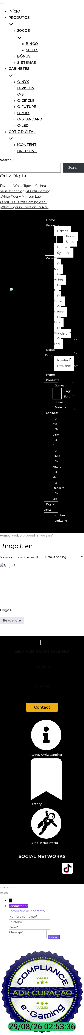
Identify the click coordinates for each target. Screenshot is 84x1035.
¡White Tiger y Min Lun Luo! (21, 197)
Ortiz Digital (22, 132)
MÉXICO (42, 667)
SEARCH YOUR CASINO (42, 651)
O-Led (23, 125)
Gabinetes (19, 69)
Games (59, 385)
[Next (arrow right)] (6, 893)
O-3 (20, 94)
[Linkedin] (54, 868)
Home (50, 220)
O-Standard (29, 119)
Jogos (23, 31)
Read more (12, 620)
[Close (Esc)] (14, 887)
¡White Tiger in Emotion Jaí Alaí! (24, 207)
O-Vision (25, 88)
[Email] (29, 927)
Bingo (32, 44)
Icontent (27, 145)
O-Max (23, 113)
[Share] (10, 887)
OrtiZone (27, 151)
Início (14, 11)
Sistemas (26, 63)
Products (52, 225)
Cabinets (52, 258)
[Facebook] (16, 868)
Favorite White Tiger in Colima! (23, 186)
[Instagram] (29, 868)
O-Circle (25, 101)
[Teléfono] (29, 922)
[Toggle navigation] (1, 3)
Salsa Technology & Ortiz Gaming (25, 191)
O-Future (26, 107)
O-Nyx (23, 82)
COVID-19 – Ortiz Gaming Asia (23, 202)
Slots (32, 50)
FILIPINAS (42, 686)
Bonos (59, 402)
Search (6, 160)
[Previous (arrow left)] (1, 893)
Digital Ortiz (49, 506)
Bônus (24, 56)
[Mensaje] (28, 937)
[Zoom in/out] (1, 887)
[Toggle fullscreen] (6, 887)
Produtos (19, 18)
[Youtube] (42, 868)
